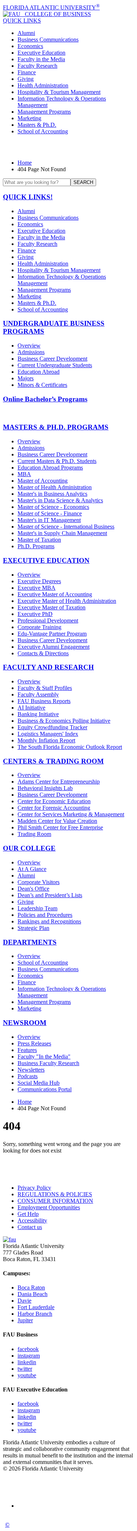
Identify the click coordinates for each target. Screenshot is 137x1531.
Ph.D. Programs (36, 546)
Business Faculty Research (48, 1063)
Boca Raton (31, 1287)
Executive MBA (37, 588)
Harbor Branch (35, 1314)
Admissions (31, 352)
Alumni (26, 33)
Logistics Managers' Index (48, 734)
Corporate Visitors (39, 882)
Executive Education (41, 53)
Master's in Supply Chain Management (62, 533)
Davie (24, 1301)
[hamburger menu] (68, 147)
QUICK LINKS (22, 20)
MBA (24, 474)
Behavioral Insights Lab (45, 788)
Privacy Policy (34, 1188)
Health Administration (43, 85)
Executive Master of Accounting (55, 594)
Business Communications (48, 39)
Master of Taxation (39, 540)
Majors (26, 378)
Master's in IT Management (49, 520)
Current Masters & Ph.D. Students (57, 461)
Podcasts (28, 1076)
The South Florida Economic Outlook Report (70, 747)
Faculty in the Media (41, 59)
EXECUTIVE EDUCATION (46, 560)
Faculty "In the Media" (44, 1056)
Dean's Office (33, 889)
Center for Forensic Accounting (54, 808)
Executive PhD (35, 614)
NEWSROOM (24, 1022)
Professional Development (48, 620)
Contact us (30, 1227)
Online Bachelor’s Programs (45, 399)
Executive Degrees (39, 581)
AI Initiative (31, 707)
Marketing (29, 118)
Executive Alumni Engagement (54, 647)
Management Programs (44, 112)
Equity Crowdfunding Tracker (52, 727)
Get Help (28, 1214)
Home (25, 163)
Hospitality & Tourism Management (59, 92)
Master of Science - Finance (50, 513)
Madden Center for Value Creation (57, 821)
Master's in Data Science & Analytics (60, 500)
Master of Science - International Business (66, 526)
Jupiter (25, 1320)
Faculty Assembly (38, 694)
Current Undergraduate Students (55, 365)
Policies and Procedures (45, 915)
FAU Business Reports (44, 701)
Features (27, 1050)
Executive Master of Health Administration (67, 601)
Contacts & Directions (43, 653)
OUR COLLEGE (29, 848)
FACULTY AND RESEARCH (48, 667)
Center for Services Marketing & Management (71, 814)
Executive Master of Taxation (51, 607)
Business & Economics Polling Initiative (64, 721)
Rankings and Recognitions (49, 921)
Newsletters (31, 1070)
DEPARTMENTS (30, 942)
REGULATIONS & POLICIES (55, 1194)
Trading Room (34, 834)
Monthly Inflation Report (46, 740)
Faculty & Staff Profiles (45, 688)
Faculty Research (37, 66)
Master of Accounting (43, 481)
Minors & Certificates (42, 385)
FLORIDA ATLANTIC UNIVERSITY (51, 7)
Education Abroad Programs (50, 467)
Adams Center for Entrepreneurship (59, 781)
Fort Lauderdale (36, 1307)
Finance (27, 72)
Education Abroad (39, 372)
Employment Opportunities (49, 1207)
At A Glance (32, 869)
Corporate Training (39, 627)
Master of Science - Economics (53, 507)
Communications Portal (45, 1089)
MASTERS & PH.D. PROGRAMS (56, 427)
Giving (26, 79)
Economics (30, 46)
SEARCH (83, 182)
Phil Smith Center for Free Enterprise (60, 827)
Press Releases (34, 1043)
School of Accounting (43, 131)
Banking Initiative (38, 714)
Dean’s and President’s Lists (50, 895)
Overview (29, 345)
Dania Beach (32, 1294)
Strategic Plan (33, 928)
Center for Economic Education (54, 801)
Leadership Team (37, 908)
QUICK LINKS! (28, 197)
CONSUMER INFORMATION (55, 1201)
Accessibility (32, 1220)
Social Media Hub (39, 1083)
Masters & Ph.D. (37, 125)
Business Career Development (52, 359)
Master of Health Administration (55, 487)
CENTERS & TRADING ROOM (53, 761)
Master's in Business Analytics (52, 494)
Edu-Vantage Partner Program (52, 634)
